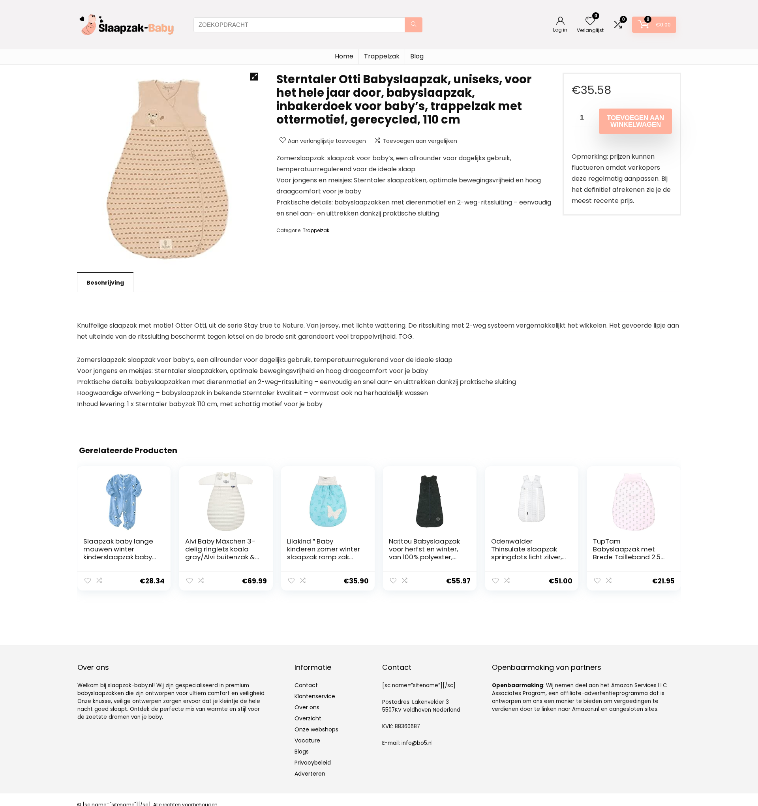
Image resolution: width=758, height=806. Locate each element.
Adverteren (310, 774)
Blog (417, 56)
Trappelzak (382, 56)
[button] (254, 77)
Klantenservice (315, 696)
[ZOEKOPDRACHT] (413, 24)
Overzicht (308, 718)
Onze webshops (316, 729)
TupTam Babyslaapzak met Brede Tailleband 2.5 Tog (626, 553)
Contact (306, 685)
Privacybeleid (313, 763)
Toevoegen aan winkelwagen (635, 121)
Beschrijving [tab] (105, 283)
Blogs (302, 751)
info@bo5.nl (417, 743)
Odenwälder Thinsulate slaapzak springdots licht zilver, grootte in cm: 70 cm (526, 553)
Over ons (307, 707)
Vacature (307, 740)
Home (344, 56)
